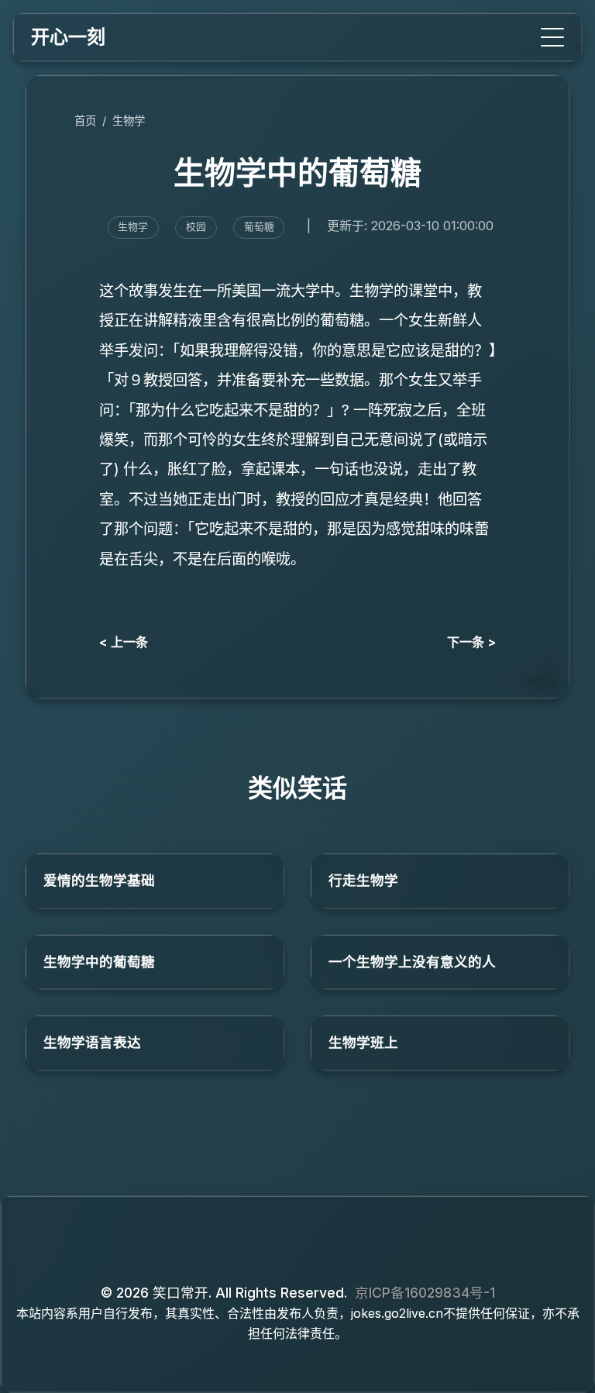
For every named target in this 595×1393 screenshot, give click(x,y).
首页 (85, 120)
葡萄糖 (259, 227)
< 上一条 (123, 642)
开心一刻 (68, 37)
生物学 (128, 120)
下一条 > (471, 642)
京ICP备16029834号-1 (425, 1292)
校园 (196, 227)
